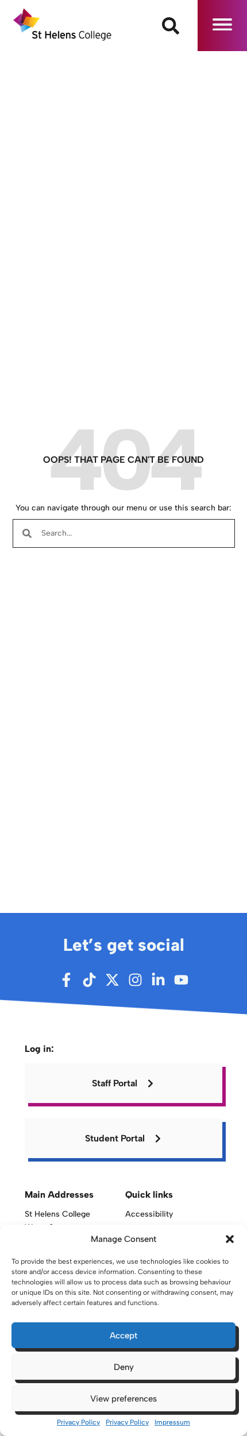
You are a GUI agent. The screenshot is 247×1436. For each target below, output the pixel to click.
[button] (230, 1239)
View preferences (123, 1399)
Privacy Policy (78, 1422)
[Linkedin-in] (158, 980)
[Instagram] (135, 980)
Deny (124, 1367)
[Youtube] (181, 980)
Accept (123, 1335)
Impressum (172, 1422)
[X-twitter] (112, 980)
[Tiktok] (89, 980)
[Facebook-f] (66, 980)
